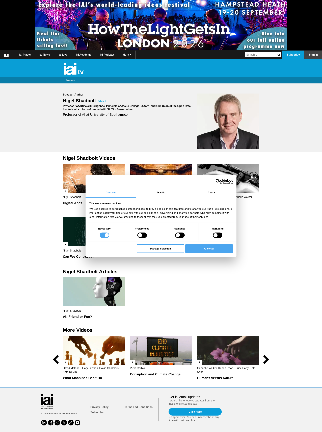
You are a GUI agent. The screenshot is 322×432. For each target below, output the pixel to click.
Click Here (195, 411)
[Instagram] (57, 422)
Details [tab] (161, 192)
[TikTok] (71, 422)
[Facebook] (50, 422)
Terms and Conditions (138, 407)
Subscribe (293, 54)
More (126, 54)
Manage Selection (160, 248)
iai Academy (83, 54)
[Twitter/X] (64, 422)
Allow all (209, 248)
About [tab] (211, 192)
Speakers (70, 80)
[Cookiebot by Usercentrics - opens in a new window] (218, 181)
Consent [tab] (111, 192)
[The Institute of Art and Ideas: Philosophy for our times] (6, 54)
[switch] (142, 235)
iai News (44, 54)
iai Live (63, 54)
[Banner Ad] (161, 25)
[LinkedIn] (44, 422)
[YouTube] (77, 422)
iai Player (25, 54)
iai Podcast (107, 54)
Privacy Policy (99, 407)
